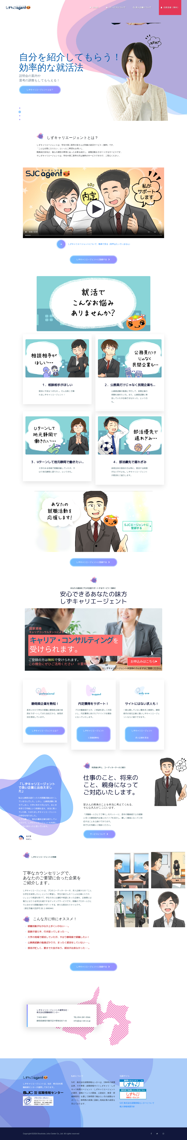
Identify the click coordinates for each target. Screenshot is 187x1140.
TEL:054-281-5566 (82, 1017)
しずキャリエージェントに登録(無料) (93, 734)
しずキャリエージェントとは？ (45, 731)
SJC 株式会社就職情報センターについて (137, 1103)
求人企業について (143, 7)
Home (95, 7)
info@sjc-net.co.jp (82, 1021)
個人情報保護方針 (127, 1106)
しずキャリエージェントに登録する (42, 89)
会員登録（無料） (171, 7)
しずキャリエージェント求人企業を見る (141, 734)
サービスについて (117, 7)
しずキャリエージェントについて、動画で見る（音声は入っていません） (98, 244)
